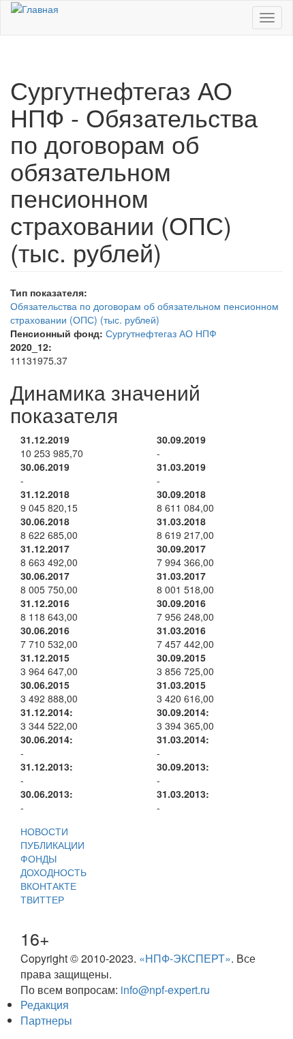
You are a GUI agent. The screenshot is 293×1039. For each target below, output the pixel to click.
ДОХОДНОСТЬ (53, 872)
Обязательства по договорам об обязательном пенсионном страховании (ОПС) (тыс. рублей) (144, 312)
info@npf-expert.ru (165, 989)
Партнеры (46, 1020)
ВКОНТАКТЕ (48, 886)
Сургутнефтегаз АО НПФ (161, 333)
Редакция (44, 1004)
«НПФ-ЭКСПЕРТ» (185, 958)
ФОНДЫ (38, 858)
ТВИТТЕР (42, 899)
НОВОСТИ (44, 831)
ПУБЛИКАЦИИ (52, 845)
